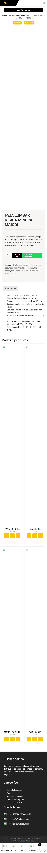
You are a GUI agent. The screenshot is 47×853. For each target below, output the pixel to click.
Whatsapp (12, 535)
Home (4, 15)
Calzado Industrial (14, 790)
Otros (9, 793)
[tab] (10, 288)
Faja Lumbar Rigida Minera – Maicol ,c (21, 237)
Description (10, 288)
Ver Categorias (23, 10)
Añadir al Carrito (6, 535)
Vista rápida (18, 535)
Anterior (17, 23)
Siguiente (29, 23)
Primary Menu (37, 3)
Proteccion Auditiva (15, 796)
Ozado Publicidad (27, 841)
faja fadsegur (27, 268)
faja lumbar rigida (18, 271)
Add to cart (17, 255)
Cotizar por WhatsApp (30, 255)
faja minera (31, 271)
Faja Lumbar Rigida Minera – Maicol (22, 295)
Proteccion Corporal (17, 15)
